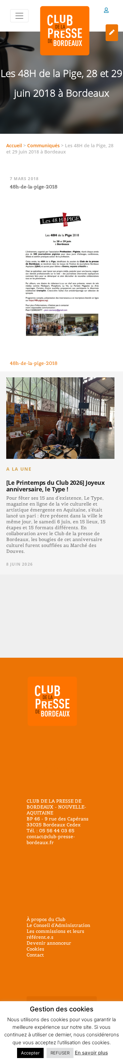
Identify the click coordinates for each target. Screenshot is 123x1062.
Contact (35, 955)
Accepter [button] (30, 1052)
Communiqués (43, 145)
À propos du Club (46, 919)
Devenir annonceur (49, 943)
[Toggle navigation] (19, 15)
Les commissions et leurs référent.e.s (55, 934)
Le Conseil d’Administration (58, 925)
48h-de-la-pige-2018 (33, 363)
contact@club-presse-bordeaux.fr (51, 839)
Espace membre (106, 11)
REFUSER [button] (60, 1052)
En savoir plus (91, 1053)
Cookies (35, 949)
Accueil (14, 145)
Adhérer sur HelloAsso (112, 32)
